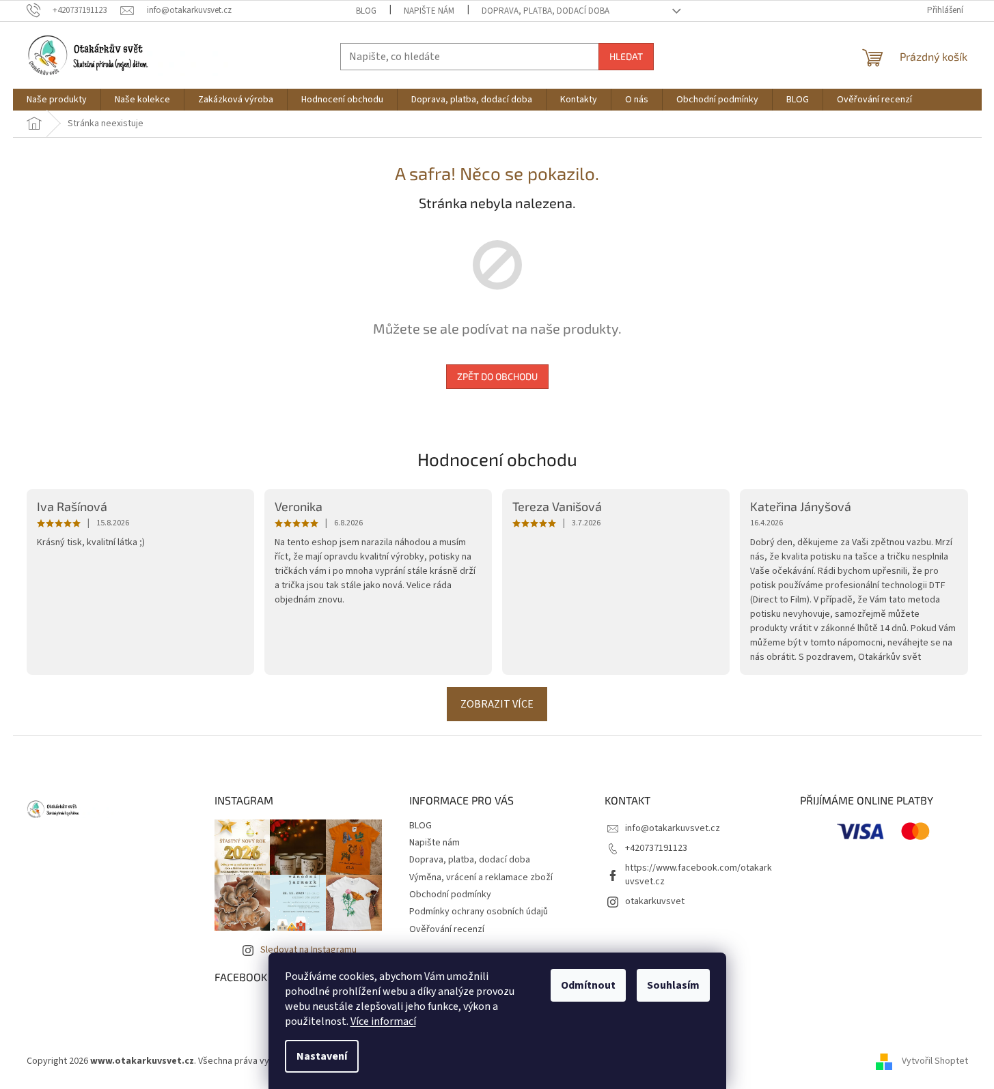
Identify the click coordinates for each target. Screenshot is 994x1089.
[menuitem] (56, 100)
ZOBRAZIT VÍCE (497, 704)
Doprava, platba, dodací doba (545, 11)
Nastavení (321, 1056)
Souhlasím (673, 985)
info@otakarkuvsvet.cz (672, 828)
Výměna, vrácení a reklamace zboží (481, 877)
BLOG (366, 11)
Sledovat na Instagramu (308, 950)
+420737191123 (656, 848)
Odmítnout (588, 985)
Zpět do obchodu (497, 376)
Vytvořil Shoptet (935, 1061)
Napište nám (429, 11)
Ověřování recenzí (446, 929)
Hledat (626, 56)
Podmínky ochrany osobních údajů (478, 911)
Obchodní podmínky (450, 894)
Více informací (383, 1021)
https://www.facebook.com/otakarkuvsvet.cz (698, 874)
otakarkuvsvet (655, 901)
